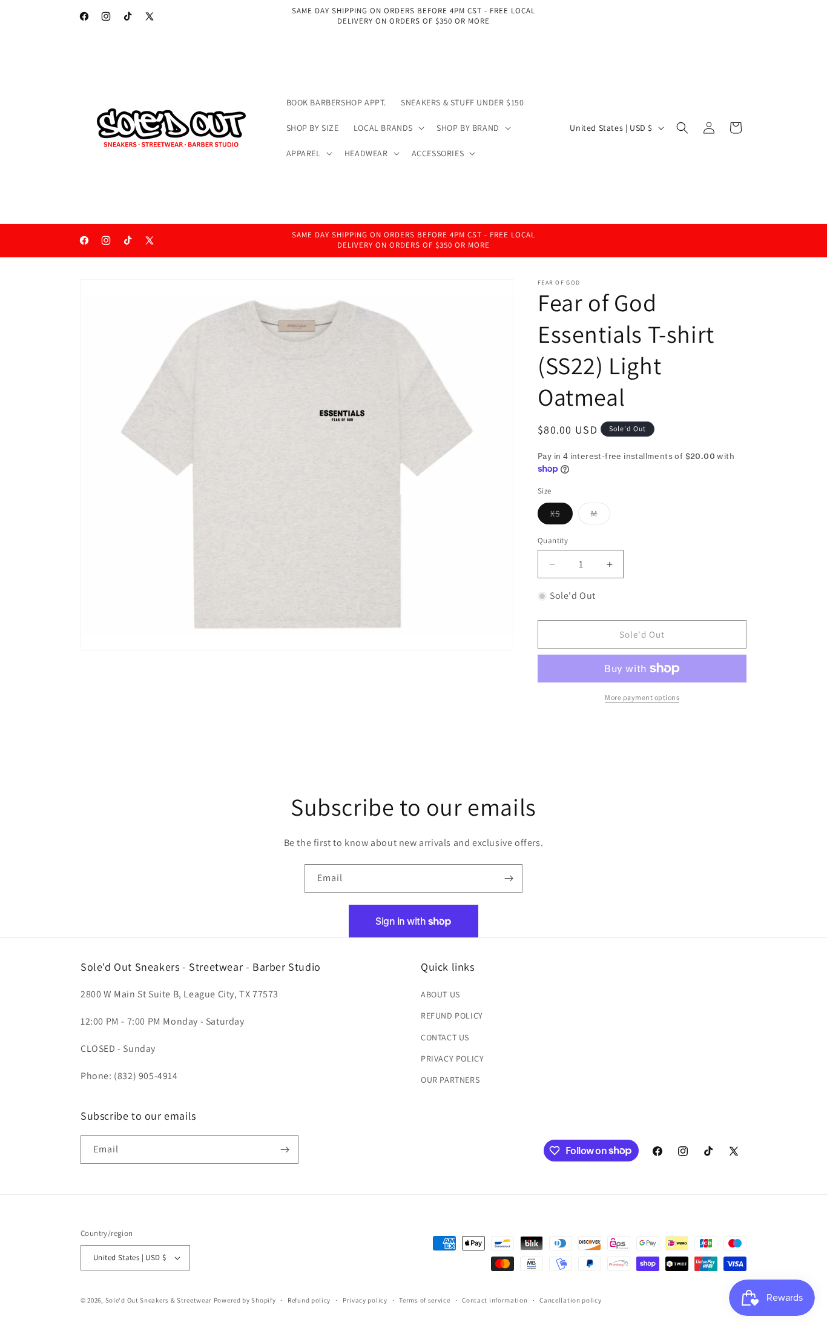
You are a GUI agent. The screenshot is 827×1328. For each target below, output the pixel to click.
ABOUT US (440, 994)
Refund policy (309, 1300)
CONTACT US (445, 1037)
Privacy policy (365, 1300)
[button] (387, 127)
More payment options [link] (642, 697)
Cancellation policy (570, 1300)
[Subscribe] (508, 878)
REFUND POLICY (452, 1015)
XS (561, 515)
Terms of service (424, 1300)
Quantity (553, 540)
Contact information (494, 1300)
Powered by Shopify (245, 1300)
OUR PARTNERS (450, 1079)
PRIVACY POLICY (452, 1058)
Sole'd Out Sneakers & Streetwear (158, 1300)
